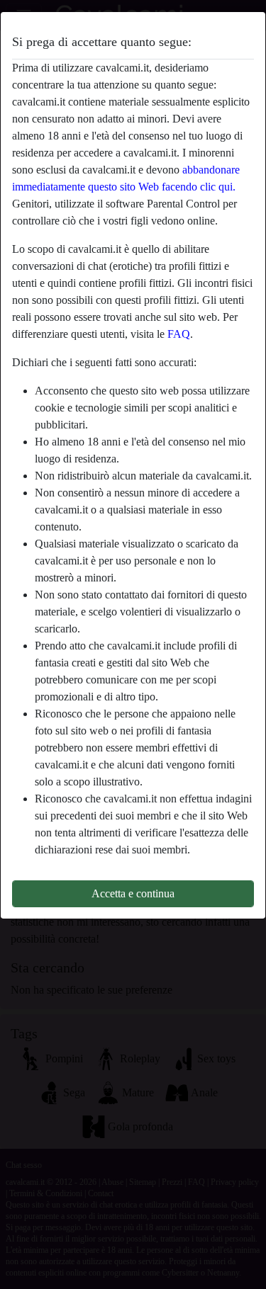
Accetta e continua (133, 893)
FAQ (178, 334)
